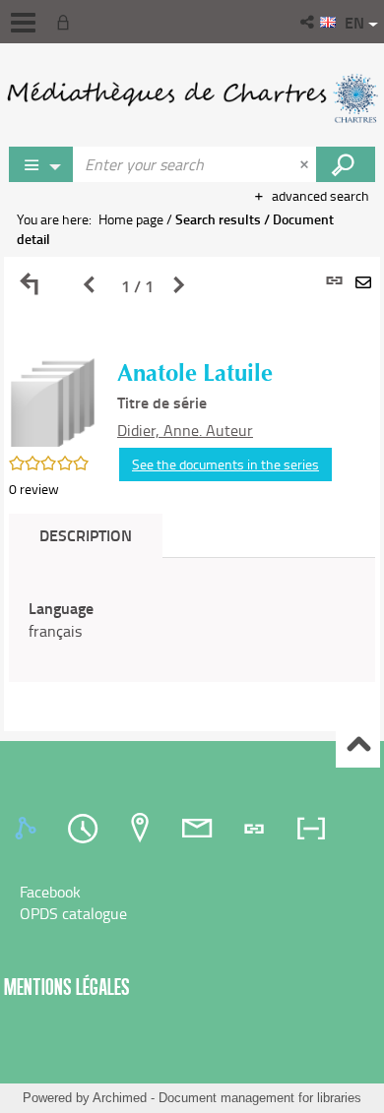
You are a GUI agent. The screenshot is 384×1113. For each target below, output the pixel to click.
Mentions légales (67, 986)
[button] (308, 21)
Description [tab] (85, 535)
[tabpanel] (192, 494)
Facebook (50, 891)
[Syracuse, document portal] (192, 98)
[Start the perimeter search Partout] (345, 164)
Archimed (120, 1097)
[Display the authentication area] (67, 21)
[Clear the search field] (306, 164)
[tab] (28, 828)
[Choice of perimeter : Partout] (41, 164)
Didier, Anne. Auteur (185, 430)
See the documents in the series (225, 464)
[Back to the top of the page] (358, 746)
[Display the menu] (23, 22)
